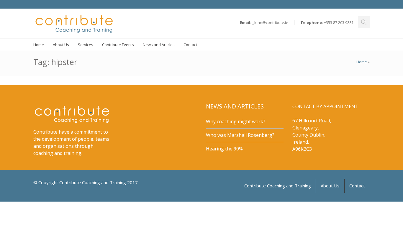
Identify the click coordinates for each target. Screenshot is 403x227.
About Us (330, 186)
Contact (357, 186)
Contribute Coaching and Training (277, 186)
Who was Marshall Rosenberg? (240, 135)
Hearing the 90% (224, 148)
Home (361, 61)
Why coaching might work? (235, 121)
